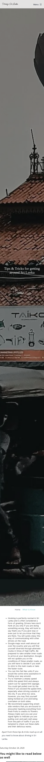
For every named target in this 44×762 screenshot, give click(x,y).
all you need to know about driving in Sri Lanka (22, 735)
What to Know (28, 609)
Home (17, 609)
